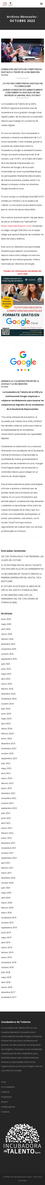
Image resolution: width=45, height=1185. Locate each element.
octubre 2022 (7, 803)
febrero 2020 (7, 907)
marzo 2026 (6, 634)
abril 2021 (5, 863)
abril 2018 (5, 982)
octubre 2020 (7, 882)
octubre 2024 (7, 703)
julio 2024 (5, 708)
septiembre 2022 (9, 808)
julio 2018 (5, 972)
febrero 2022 (7, 833)
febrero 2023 (7, 783)
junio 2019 (6, 932)
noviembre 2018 (8, 962)
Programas (6, 1096)
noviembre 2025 (8, 649)
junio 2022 (6, 818)
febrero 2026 (7, 639)
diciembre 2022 (8, 793)
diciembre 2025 (8, 644)
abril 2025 (5, 678)
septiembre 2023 (9, 758)
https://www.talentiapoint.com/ (16, 225)
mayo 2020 (6, 892)
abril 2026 (5, 629)
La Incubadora (8, 1087)
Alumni (4, 1101)
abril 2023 (5, 773)
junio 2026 (6, 619)
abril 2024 (5, 723)
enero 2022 (6, 838)
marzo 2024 (6, 728)
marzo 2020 (6, 902)
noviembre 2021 (8, 848)
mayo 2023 (6, 768)
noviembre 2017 (8, 997)
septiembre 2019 (9, 927)
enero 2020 (6, 912)
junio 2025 (6, 668)
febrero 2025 (7, 688)
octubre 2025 (7, 654)
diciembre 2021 (8, 843)
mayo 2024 (6, 718)
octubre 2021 (7, 853)
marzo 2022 (6, 828)
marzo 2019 (6, 947)
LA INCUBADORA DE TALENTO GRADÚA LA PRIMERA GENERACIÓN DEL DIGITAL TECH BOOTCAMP (21, 577)
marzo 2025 (6, 683)
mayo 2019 (6, 937)
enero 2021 (6, 872)
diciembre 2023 (8, 743)
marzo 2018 (6, 987)
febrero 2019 (7, 952)
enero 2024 (6, 738)
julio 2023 (5, 763)
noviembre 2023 (8, 748)
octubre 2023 (7, 753)
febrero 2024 (7, 733)
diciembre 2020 (8, 877)
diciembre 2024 (8, 693)
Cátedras (5, 1091)
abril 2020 (5, 897)
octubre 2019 (7, 922)
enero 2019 (6, 957)
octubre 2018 (7, 967)
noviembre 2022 (8, 798)
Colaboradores (8, 1106)
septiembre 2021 (9, 858)
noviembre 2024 (8, 698)
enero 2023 (6, 788)
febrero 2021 (7, 867)
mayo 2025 (6, 673)
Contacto (5, 1111)
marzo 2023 (6, 778)
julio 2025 (5, 664)
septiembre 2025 (9, 659)
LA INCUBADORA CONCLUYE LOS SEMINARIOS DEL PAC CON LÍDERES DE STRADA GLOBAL (19, 599)
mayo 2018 (6, 977)
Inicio (3, 1082)
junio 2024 (6, 713)
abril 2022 (5, 823)
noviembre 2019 (8, 917)
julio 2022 (5, 813)
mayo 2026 (6, 624)
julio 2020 (5, 887)
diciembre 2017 (8, 992)
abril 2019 (5, 942)
